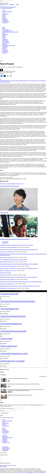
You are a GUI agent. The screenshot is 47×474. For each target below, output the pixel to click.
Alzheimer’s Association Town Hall (8, 346)
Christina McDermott (12, 247)
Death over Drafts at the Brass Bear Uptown (11, 324)
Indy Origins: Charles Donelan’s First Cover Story (9, 186)
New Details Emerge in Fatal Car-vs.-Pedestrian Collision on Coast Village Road (18, 277)
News (3, 10)
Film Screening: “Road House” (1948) (9, 294)
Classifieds (4, 22)
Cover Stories (5, 43)
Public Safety (3, 261)
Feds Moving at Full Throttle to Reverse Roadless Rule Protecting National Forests (19, 249)
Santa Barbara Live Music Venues (10, 32)
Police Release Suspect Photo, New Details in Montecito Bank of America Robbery (19, 264)
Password (2, 410)
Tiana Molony (7, 270)
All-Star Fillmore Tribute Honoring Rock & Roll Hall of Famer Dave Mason (17, 301)
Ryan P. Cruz (11, 261)
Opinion (4, 15)
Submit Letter (5, 449)
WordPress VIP (42, 472)
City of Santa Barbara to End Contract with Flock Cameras (13, 259)
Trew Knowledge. (29, 472)
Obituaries (4, 19)
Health (1, 283)
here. (12, 417)
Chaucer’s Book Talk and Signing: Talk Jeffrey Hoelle (13, 316)
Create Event (5, 51)
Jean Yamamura (8, 283)
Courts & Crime (3, 266)
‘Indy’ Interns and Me (4, 212)
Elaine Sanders (12, 266)
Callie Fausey (11, 251)
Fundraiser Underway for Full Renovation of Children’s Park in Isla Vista (16, 245)
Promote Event (5, 425)
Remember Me (4, 413)
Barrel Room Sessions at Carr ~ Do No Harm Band (12, 361)
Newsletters (12, 4)
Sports (4, 17)
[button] (23, 380)
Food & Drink (5, 14)
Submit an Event (4, 4)
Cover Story (5, 433)
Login (18, 4)
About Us (4, 49)
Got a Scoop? (9, 8)
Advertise (4, 47)
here (35, 405)
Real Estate (5, 20)
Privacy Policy (3, 466)
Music (1, 270)
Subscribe (3, 8)
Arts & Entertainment (7, 11)
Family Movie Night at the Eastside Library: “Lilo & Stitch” (14, 354)
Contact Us (5, 50)
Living (3, 12)
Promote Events (6, 442)
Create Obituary (6, 448)
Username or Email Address (6, 408)
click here (18, 472)
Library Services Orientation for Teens (9, 309)
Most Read (4, 243)
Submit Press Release (7, 437)
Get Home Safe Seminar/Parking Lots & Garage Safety (13, 331)
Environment (3, 251)
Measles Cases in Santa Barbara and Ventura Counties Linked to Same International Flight (21, 281)
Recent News (5, 241)
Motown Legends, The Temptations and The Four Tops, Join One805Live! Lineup (18, 268)
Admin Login (5, 450)
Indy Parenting (5, 21)
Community (3, 247)
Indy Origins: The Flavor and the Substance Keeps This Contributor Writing (14, 239)
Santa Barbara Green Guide (8, 45)
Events (4, 16)
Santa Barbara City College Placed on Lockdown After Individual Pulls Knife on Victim (20, 286)
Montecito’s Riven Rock (5, 272)
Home (3, 27)
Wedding (4, 44)
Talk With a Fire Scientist (6, 339)
